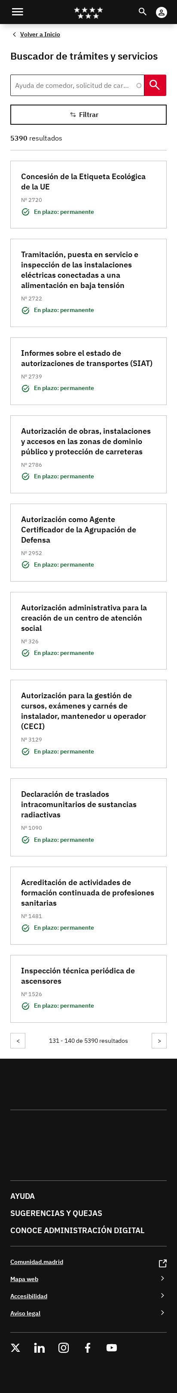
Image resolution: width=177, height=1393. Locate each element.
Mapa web (24, 1279)
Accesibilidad (28, 1296)
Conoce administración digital (77, 1230)
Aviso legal (25, 1313)
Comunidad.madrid (36, 1262)
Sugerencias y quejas (56, 1213)
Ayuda (22, 1196)
